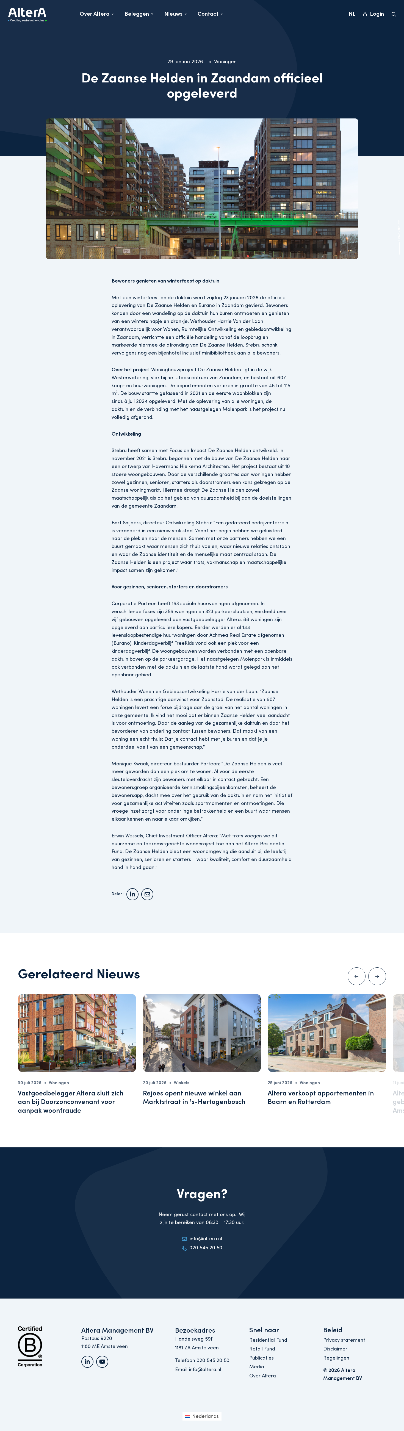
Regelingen (336, 1358)
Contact (210, 15)
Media (256, 1367)
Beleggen (136, 15)
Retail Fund (262, 1349)
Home (399, 237)
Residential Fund (268, 1340)
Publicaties (261, 1358)
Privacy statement (344, 1340)
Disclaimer (335, 1349)
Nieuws (175, 15)
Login (377, 14)
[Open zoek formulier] (393, 14)
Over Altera (94, 15)
